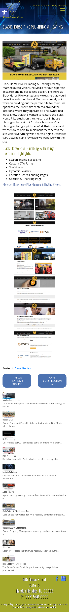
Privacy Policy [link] (7, 604)
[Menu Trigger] (63, 10)
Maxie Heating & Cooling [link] (17, 381)
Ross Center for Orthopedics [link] (14, 563)
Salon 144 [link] (7, 547)
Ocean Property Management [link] (14, 527)
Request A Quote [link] (41, 5)
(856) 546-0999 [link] (59, 5)
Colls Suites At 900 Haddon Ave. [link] (16, 511)
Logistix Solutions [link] (10, 472)
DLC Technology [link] (9, 439)
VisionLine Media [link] (47, 607)
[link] (13, 9)
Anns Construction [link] (52, 379)
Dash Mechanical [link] (10, 455)
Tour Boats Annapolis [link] (11, 400)
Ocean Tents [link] (8, 419)
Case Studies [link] (23, 368)
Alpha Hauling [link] (8, 491)
